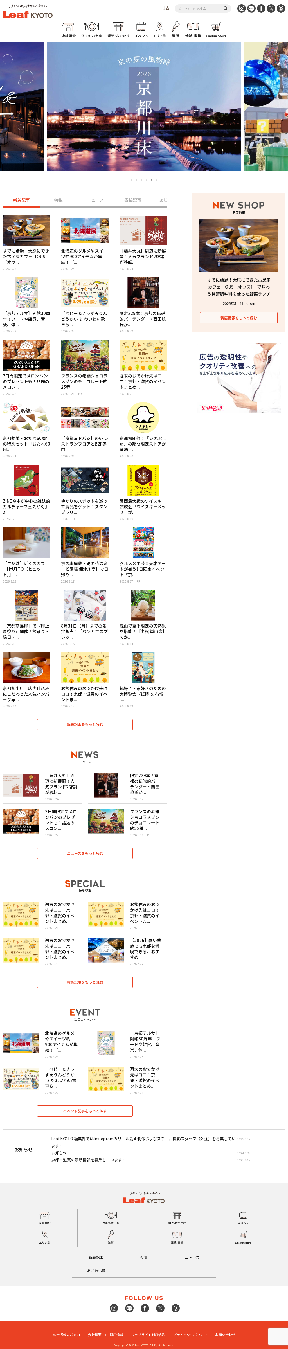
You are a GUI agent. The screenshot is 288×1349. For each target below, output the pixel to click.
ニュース (95, 200)
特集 (58, 200)
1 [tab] (131, 180)
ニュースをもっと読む (85, 853)
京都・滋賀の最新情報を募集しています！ (88, 1160)
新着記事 (21, 200)
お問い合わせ (225, 1334)
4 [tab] (146, 180)
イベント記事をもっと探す (85, 1111)
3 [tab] (141, 180)
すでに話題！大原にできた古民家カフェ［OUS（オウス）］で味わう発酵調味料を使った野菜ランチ (239, 287)
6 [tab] (157, 180)
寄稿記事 (132, 200)
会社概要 (95, 1334)
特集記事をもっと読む (85, 982)
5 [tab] (151, 180)
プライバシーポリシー (190, 1334)
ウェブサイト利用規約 (148, 1334)
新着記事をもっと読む (85, 724)
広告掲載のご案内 (66, 1334)
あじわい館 (96, 1270)
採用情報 (116, 1334)
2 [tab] (136, 180)
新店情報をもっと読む (238, 317)
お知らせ (59, 1152)
